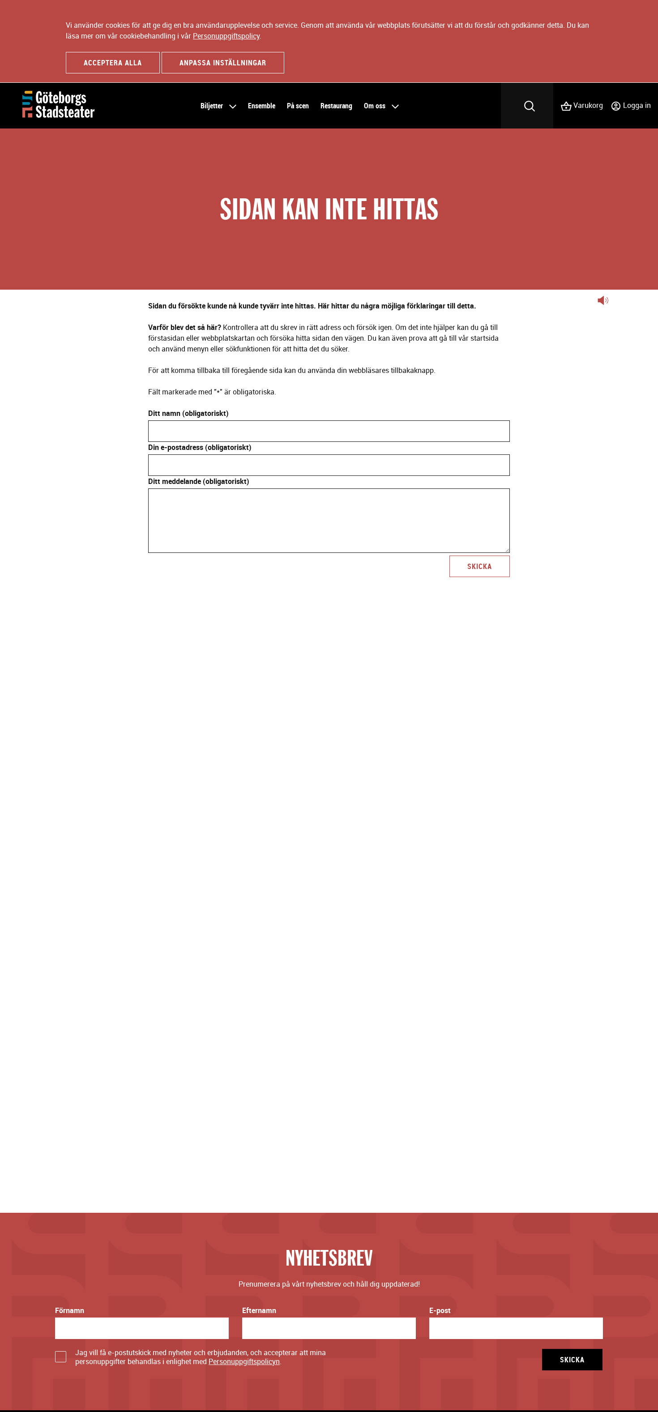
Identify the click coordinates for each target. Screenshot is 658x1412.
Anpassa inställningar (222, 63)
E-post (440, 1310)
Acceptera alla (113, 63)
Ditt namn (188, 413)
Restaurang (336, 106)
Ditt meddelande (198, 481)
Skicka (479, 566)
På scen (298, 106)
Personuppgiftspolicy (226, 36)
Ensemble (261, 106)
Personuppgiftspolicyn (244, 1361)
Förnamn (69, 1310)
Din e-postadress (200, 447)
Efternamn (259, 1310)
